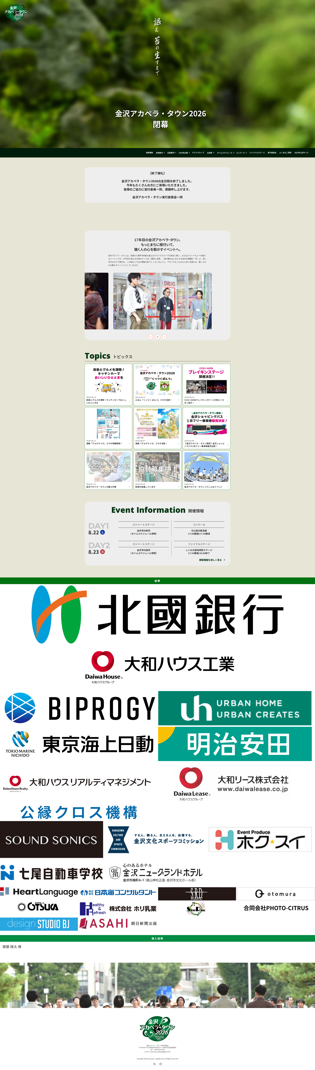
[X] (154, 1064)
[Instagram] (161, 1064)
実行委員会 (272, 152)
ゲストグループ (198, 152)
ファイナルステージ (257, 152)
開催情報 (149, 152)
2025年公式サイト (301, 152)
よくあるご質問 (285, 152)
